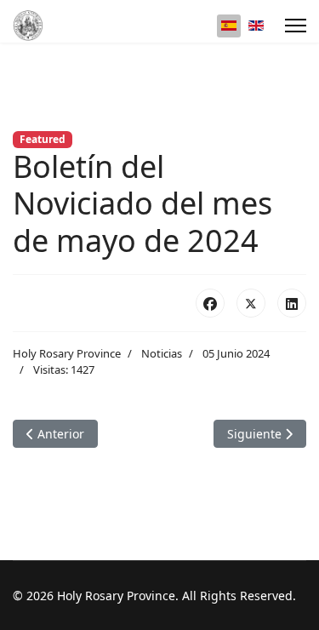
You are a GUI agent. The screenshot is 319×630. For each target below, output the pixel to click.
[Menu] (295, 25)
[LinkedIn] (291, 303)
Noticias (161, 353)
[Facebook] (210, 303)
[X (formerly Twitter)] (250, 303)
